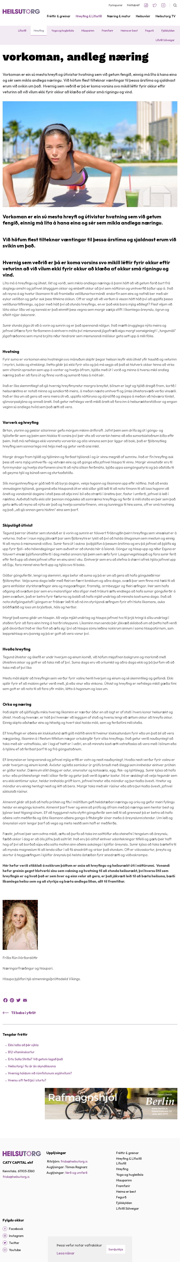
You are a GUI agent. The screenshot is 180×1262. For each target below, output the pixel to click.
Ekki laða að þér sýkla (23, 1045)
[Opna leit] (173, 5)
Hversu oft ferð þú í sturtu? (27, 1080)
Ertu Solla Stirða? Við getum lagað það (35, 1059)
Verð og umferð (76, 1173)
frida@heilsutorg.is (16, 1177)
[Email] (25, 1000)
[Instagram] (5, 1235)
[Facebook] (5, 1000)
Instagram (163, 5)
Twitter (155, 5)
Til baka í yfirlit (23, 1012)
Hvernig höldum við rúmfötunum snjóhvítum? (40, 1073)
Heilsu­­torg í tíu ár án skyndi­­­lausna (32, 1066)
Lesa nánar (66, 1253)
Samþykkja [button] (115, 1249)
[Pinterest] (12, 1000)
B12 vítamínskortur (21, 1052)
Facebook (146, 5)
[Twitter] (18, 1000)
